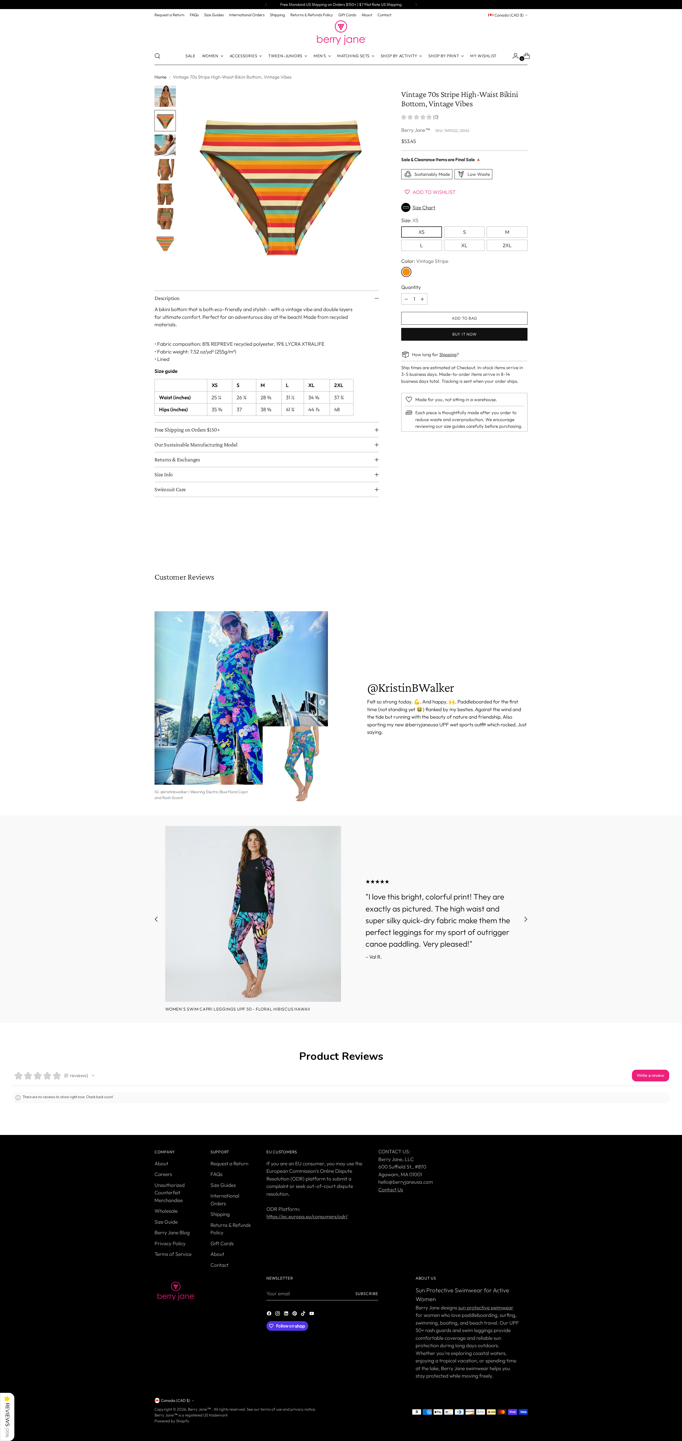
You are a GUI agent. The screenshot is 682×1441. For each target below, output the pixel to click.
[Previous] (266, 4)
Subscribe (366, 1293)
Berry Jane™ (415, 130)
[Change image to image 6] (165, 218)
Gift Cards (222, 1243)
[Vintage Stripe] (406, 272)
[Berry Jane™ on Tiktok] (304, 1314)
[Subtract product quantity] (406, 299)
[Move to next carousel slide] (522, 543)
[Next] (416, 4)
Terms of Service (173, 1254)
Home (161, 77)
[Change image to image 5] (165, 194)
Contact (219, 1265)
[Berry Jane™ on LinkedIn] (286, 1314)
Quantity (411, 287)
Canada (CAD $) (509, 15)
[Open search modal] (157, 56)
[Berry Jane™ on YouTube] (312, 1314)
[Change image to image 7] (165, 243)
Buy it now (464, 334)
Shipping (448, 354)
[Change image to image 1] (165, 96)
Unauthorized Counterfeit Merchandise (170, 1192)
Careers (163, 1174)
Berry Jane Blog (172, 1232)
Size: (410, 220)
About (161, 1163)
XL (464, 245)
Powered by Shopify (172, 1420)
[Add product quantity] (422, 299)
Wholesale (166, 1211)
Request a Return (229, 1163)
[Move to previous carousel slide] (510, 543)
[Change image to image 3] (165, 145)
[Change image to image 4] (165, 169)
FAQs (216, 1174)
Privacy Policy (170, 1243)
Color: (424, 261)
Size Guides (223, 1185)
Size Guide (166, 1222)
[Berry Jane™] (341, 33)
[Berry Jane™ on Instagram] (278, 1314)
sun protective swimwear (485, 1307)
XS (422, 232)
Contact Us (390, 1189)
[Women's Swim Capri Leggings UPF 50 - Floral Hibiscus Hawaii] (253, 914)
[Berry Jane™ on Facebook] (269, 1314)
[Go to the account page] (513, 56)
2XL (507, 245)
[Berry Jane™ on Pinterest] (295, 1314)
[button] (464, 207)
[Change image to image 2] (165, 120)
